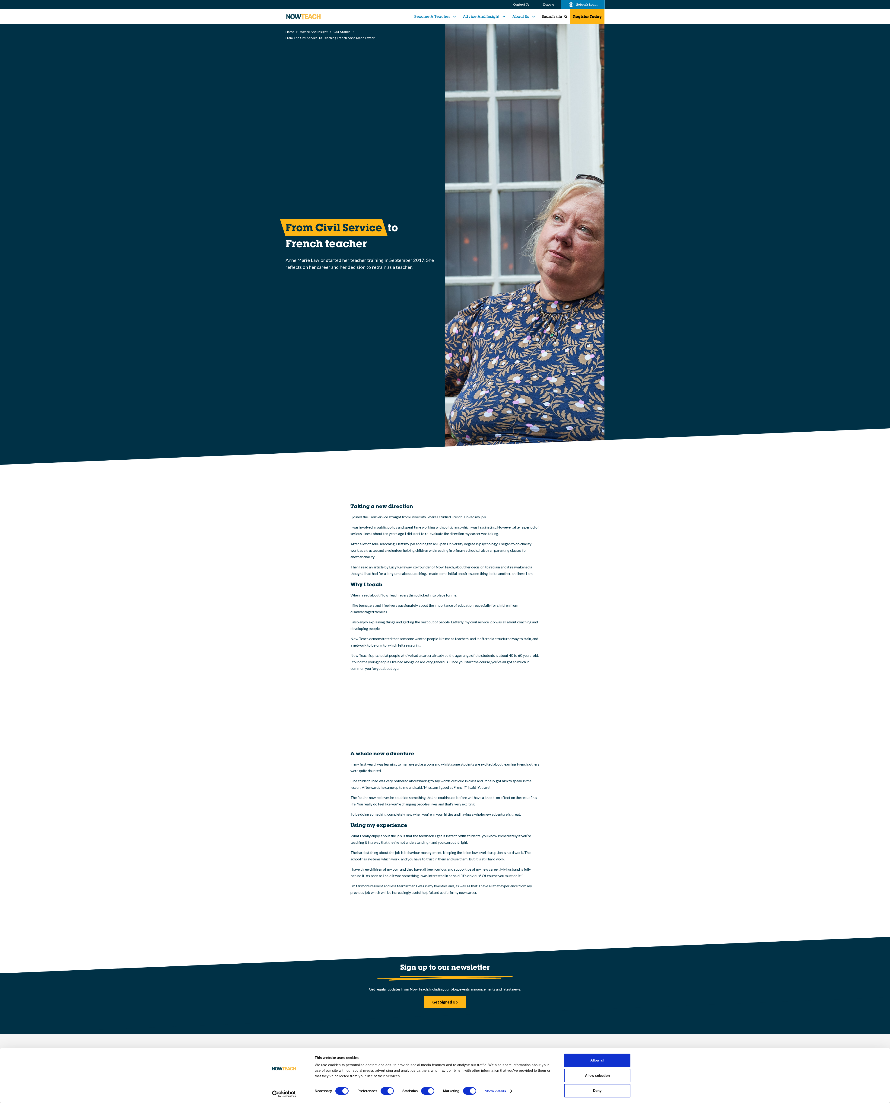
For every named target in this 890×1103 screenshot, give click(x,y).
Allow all (597, 1060)
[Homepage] (303, 16)
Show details (495, 1091)
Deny (597, 1091)
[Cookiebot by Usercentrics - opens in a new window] (284, 1093)
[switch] (387, 1091)
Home (290, 32)
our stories (342, 32)
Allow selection (597, 1075)
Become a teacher (432, 16)
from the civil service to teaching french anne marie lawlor (330, 38)
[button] (435, 16)
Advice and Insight (481, 16)
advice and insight (314, 32)
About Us (520, 16)
